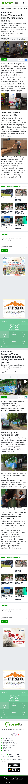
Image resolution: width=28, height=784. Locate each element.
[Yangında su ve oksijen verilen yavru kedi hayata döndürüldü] (21, 192)
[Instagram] (15, 734)
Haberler (3, 12)
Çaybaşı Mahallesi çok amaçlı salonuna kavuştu (7, 212)
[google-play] (14, 770)
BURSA (10, 12)
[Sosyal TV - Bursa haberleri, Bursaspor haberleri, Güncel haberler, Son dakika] (9, 3)
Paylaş (4, 59)
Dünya (20, 8)
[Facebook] (10, 734)
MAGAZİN (5, 758)
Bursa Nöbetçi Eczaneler (9, 738)
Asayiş (14, 8)
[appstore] (14, 765)
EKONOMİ (12, 758)
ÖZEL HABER (5, 759)
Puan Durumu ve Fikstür (9, 745)
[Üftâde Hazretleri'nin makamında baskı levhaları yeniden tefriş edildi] (21, 220)
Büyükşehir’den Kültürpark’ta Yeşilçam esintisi (19, 212)
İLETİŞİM (17, 754)
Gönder (4, 250)
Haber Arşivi (6, 750)
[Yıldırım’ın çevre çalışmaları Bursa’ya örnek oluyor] (7, 220)
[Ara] (23, 3)
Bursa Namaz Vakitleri (8, 742)
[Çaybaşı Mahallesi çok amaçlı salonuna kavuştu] (7, 206)
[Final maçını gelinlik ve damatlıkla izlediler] (7, 192)
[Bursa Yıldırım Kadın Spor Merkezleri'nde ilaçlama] (14, 49)
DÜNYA (18, 756)
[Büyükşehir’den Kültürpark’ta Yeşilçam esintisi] (21, 206)
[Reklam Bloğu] (14, 308)
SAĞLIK (20, 759)
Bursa (2, 8)
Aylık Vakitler (5, 346)
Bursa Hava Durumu (8, 740)
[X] (12, 734)
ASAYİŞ (12, 756)
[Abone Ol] (26, 59)
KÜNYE (10, 754)
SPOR (19, 758)
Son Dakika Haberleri (8, 748)
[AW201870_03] (14, 101)
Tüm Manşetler (7, 747)
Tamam (22, 782)
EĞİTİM (4, 761)
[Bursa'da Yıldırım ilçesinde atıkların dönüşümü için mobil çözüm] (14, 387)
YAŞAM (14, 759)
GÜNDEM (4, 756)
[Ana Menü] (25, 3)
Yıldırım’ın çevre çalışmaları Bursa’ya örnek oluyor (6, 226)
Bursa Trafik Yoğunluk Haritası (10, 743)
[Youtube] (18, 734)
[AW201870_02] (14, 147)
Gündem (8, 8)
